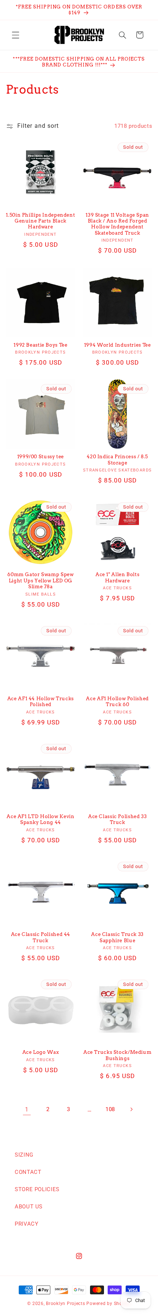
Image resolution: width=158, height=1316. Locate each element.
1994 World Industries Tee (117, 345)
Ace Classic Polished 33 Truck (117, 819)
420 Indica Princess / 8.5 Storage (117, 459)
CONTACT (28, 1172)
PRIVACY (26, 1224)
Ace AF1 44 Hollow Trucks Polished (40, 701)
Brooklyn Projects (65, 1303)
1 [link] (27, 1109)
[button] (15, 34)
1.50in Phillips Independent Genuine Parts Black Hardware (40, 221)
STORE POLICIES (37, 1189)
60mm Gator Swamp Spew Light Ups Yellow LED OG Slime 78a (40, 580)
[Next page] (131, 1109)
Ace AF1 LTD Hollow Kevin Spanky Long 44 (40, 819)
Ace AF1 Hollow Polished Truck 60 (117, 701)
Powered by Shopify (108, 1303)
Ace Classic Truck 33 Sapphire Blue (117, 937)
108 (110, 1109)
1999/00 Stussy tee (40, 456)
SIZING (24, 1155)
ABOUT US (29, 1206)
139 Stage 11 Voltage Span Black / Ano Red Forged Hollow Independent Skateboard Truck (117, 224)
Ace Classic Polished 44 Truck (41, 937)
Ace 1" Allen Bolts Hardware (117, 577)
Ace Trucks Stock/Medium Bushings (117, 1055)
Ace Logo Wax (40, 1052)
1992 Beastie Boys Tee (40, 345)
